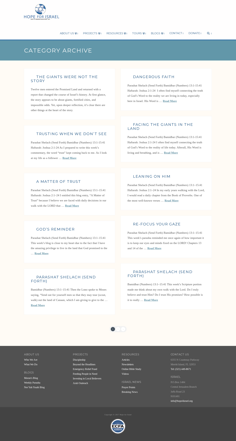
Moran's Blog (31, 378)
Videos (125, 373)
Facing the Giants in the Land (160, 126)
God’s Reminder (55, 229)
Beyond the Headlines (84, 364)
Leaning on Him (151, 176)
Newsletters (128, 364)
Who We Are (30, 359)
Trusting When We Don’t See (71, 134)
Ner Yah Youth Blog (34, 387)
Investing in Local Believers (87, 378)
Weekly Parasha (32, 382)
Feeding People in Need (85, 373)
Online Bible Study (131, 369)
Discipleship (79, 359)
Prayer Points (128, 387)
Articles (126, 359)
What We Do (30, 364)
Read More (170, 101)
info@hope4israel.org (182, 401)
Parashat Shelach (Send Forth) (159, 274)
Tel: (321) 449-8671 (181, 369)
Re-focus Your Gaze (157, 224)
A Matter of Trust (58, 181)
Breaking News (130, 392)
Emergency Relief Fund (85, 369)
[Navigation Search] (208, 28)
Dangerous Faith (154, 77)
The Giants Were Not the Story (64, 79)
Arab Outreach (80, 383)
